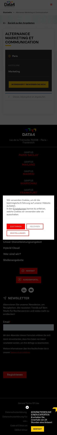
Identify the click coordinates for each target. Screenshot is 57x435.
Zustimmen (16, 226)
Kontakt (37, 429)
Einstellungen (19, 208)
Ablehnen (35, 226)
